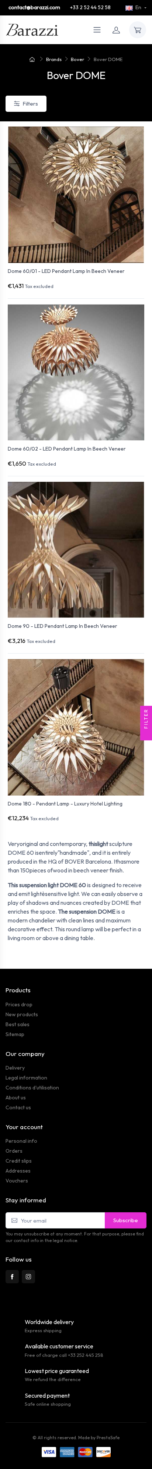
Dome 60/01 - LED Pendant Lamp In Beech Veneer (66, 271)
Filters (30, 103)
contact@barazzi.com (34, 7)
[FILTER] (146, 734)
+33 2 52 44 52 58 (90, 7)
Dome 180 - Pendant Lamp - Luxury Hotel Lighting (65, 803)
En (138, 7)
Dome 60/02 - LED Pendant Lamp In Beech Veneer (67, 448)
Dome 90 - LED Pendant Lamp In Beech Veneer (62, 626)
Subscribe (125, 1220)
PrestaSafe (108, 1437)
